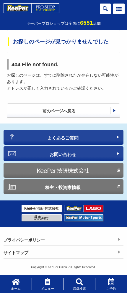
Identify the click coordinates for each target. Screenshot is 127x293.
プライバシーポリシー (24, 240)
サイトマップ (16, 252)
